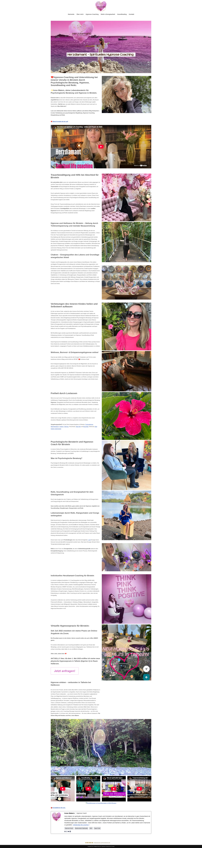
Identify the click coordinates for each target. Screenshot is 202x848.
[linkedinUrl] (70, 832)
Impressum (104, 846)
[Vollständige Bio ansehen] (89, 825)
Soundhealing (122, 14)
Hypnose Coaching (92, 14)
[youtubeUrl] (68, 832)
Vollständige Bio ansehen (81, 825)
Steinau (66, 426)
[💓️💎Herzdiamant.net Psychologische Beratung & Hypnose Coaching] (101, 6)
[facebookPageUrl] (65, 832)
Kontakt (131, 14)
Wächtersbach (55, 426)
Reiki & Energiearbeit (108, 14)
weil (89, 540)
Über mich (80, 14)
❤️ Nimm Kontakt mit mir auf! (59, 121)
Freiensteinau (89, 424)
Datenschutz (108, 846)
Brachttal (85, 426)
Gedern (61, 426)
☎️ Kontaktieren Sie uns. (58, 807)
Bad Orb (78, 426)
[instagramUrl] (66, 832)
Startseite (71, 14)
